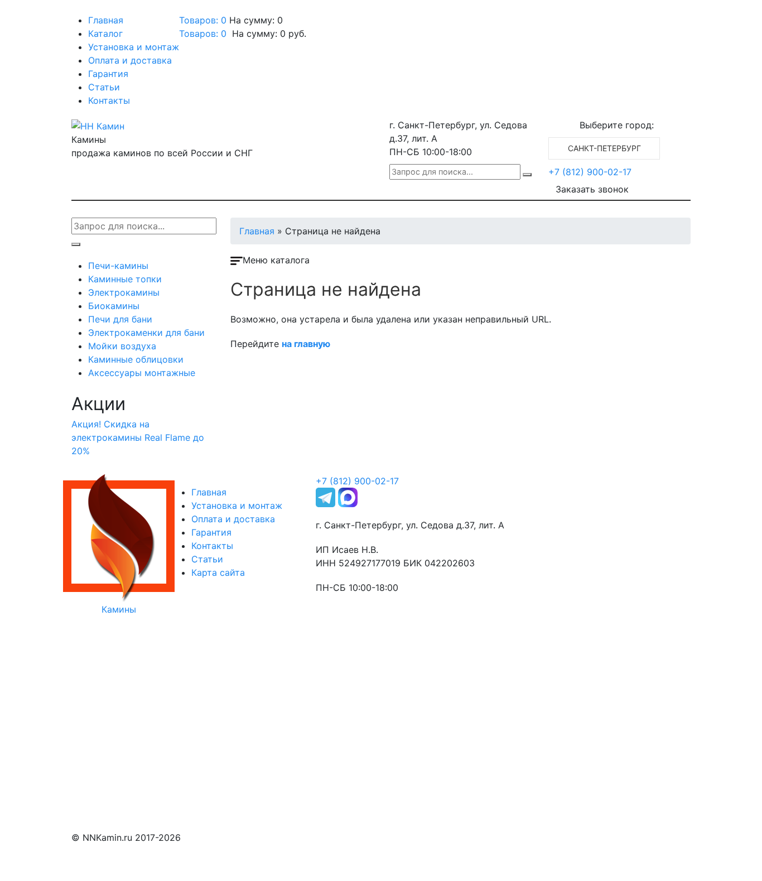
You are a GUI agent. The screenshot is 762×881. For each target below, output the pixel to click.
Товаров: (202, 33)
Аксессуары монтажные (141, 372)
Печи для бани (120, 319)
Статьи (104, 87)
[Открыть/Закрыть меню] (87, 10)
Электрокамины (124, 292)
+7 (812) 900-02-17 (589, 171)
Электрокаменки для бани (146, 332)
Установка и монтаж (133, 46)
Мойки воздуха (122, 346)
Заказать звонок (592, 189)
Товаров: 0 (202, 20)
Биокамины (113, 305)
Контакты (109, 100)
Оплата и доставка (130, 60)
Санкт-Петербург (604, 148)
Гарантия (108, 73)
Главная (105, 20)
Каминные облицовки (136, 359)
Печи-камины (118, 265)
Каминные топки (125, 279)
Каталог (105, 33)
